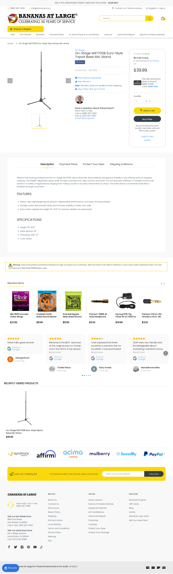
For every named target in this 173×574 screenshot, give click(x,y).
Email (77, 118)
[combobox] (126, 18)
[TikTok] (41, 548)
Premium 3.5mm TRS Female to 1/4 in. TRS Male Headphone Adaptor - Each (152, 318)
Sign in (162, 8)
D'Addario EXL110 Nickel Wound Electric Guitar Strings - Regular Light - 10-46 (46, 318)
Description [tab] (47, 164)
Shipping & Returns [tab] (121, 164)
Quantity (137, 96)
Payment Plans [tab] (68, 164)
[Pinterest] (28, 547)
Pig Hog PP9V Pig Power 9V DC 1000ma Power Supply (126, 317)
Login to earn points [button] (147, 138)
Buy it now (147, 119)
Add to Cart (149, 110)
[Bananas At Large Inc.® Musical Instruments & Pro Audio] (42, 18)
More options (88, 118)
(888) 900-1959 (17, 8)
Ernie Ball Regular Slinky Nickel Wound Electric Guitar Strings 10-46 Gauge (73, 318)
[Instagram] (22, 547)
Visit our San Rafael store (19, 516)
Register (153, 8)
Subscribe (154, 474)
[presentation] (161, 284)
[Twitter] (15, 547)
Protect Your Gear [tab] (94, 164)
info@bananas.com (41, 8)
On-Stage (79, 50)
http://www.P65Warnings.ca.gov (34, 268)
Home (10, 43)
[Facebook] (9, 547)
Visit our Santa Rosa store (19, 530)
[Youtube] (35, 547)
